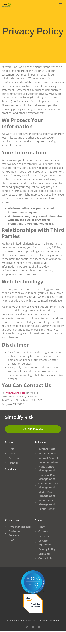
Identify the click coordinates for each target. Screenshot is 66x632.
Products (11, 442)
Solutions (41, 442)
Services (10, 469)
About (39, 520)
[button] (45, 5)
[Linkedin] (39, 627)
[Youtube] (33, 627)
